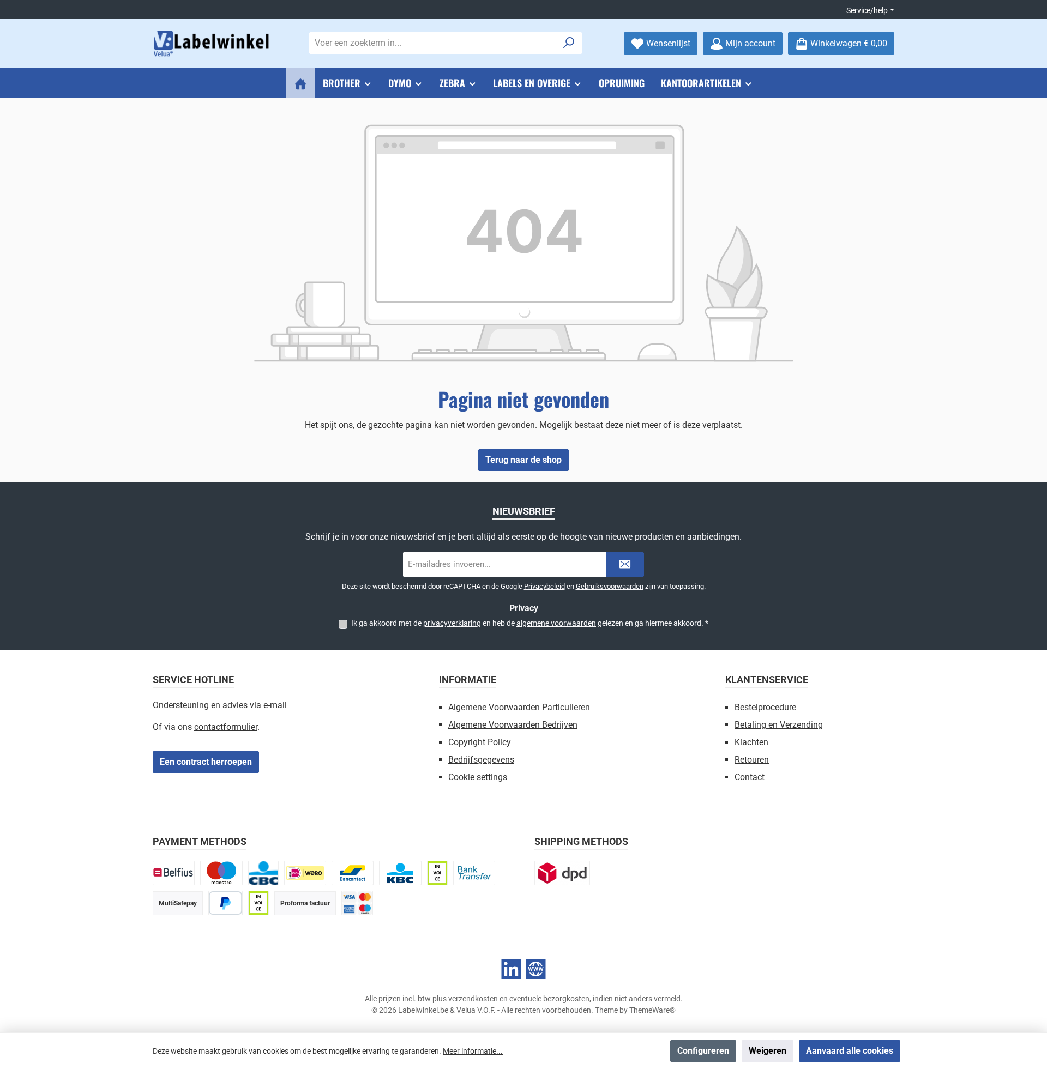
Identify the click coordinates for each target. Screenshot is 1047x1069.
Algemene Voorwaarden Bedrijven (512, 725)
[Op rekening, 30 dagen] (437, 873)
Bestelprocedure (765, 707)
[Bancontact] (353, 873)
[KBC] (400, 873)
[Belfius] (174, 873)
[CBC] (263, 873)
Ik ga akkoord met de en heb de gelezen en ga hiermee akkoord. (529, 623)
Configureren (703, 1051)
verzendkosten (473, 998)
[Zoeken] (569, 43)
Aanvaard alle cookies (849, 1051)
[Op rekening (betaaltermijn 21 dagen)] (258, 903)
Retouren (752, 759)
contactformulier (225, 727)
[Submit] (625, 564)
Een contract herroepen (206, 762)
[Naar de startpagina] (213, 43)
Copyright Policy (479, 742)
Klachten (751, 742)
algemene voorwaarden (556, 623)
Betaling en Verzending (779, 725)
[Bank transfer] (474, 873)
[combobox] (433, 43)
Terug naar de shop (523, 460)
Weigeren (767, 1051)
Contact (750, 777)
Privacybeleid (544, 586)
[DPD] (562, 873)
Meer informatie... (473, 1051)
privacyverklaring (452, 623)
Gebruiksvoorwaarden (609, 586)
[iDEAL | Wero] (305, 873)
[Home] (300, 83)
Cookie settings (477, 777)
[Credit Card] (357, 903)
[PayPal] (225, 903)
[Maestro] (221, 873)
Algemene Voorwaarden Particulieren (519, 707)
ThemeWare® (652, 1010)
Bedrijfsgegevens (481, 759)
